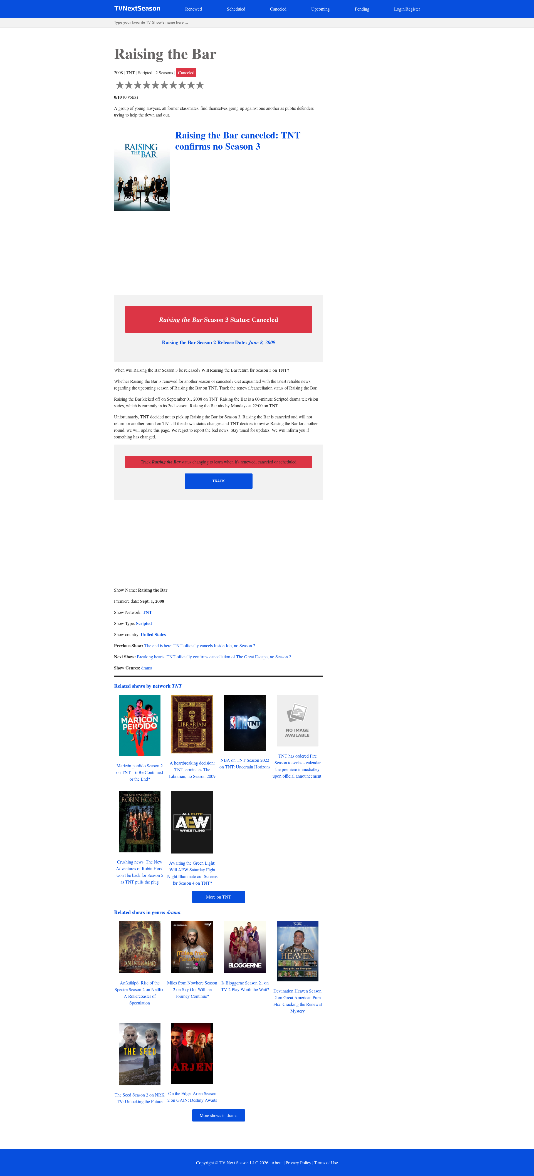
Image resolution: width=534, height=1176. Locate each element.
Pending (362, 9)
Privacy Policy (298, 1162)
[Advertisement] (218, 252)
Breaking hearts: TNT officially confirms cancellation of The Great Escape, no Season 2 (214, 656)
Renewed (193, 9)
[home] (137, 9)
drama (146, 668)
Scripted (144, 623)
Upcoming (320, 9)
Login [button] (399, 9)
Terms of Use (326, 1162)
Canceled (278, 9)
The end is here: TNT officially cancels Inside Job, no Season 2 (199, 645)
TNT (147, 612)
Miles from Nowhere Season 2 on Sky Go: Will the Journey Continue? (192, 989)
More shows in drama (219, 1115)
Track (218, 481)
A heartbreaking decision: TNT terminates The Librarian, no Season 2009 (192, 769)
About (277, 1162)
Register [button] (413, 9)
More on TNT (218, 897)
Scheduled (236, 9)
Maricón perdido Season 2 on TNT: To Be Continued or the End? (139, 772)
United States (153, 634)
